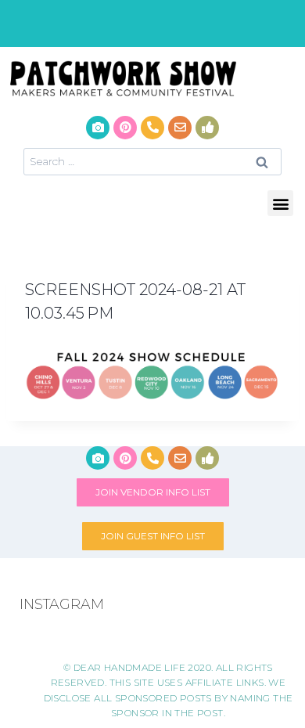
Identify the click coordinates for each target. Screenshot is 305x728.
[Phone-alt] (152, 127)
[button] (280, 203)
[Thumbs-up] (207, 127)
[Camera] (97, 127)
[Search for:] (152, 160)
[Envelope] (180, 127)
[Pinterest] (125, 127)
